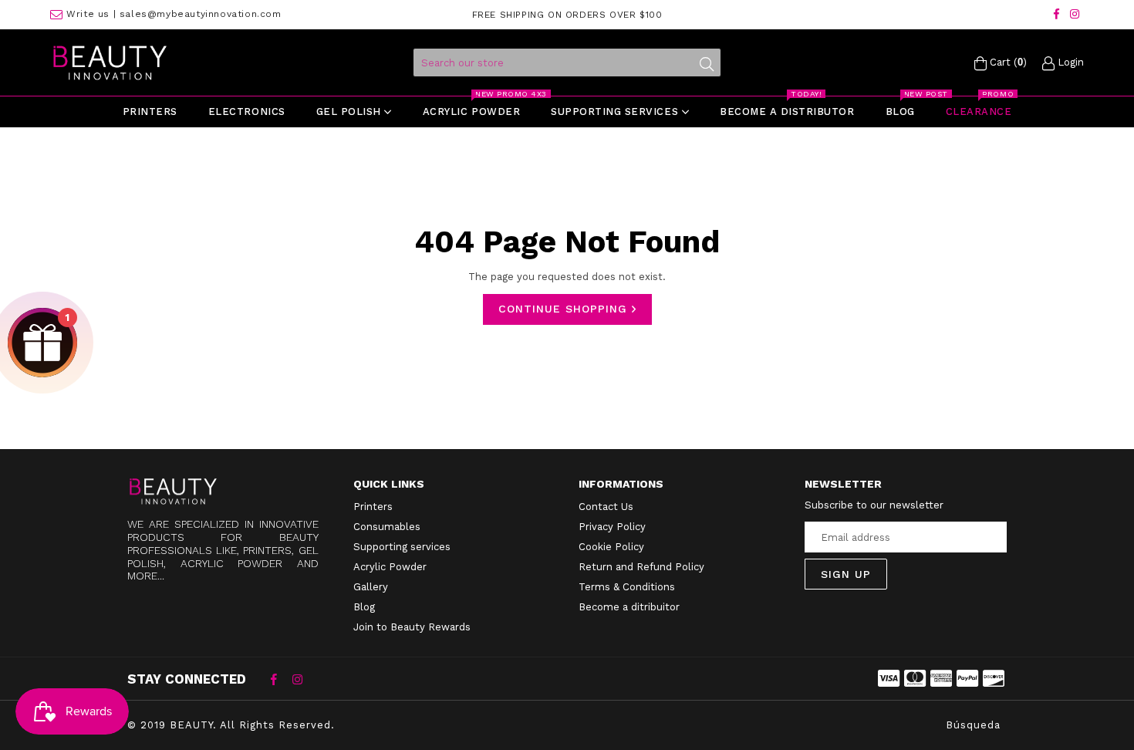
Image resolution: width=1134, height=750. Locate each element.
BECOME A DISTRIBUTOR (787, 106)
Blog (907, 106)
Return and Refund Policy (641, 567)
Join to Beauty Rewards (412, 627)
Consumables (386, 526)
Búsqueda (973, 725)
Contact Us (606, 506)
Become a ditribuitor (629, 607)
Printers (150, 111)
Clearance (980, 106)
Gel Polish (350, 111)
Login (1069, 62)
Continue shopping (565, 308)
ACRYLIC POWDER (478, 106)
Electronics (246, 111)
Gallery (370, 587)
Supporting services (402, 546)
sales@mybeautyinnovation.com (201, 13)
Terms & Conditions (627, 587)
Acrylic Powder (390, 567)
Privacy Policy (612, 526)
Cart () (1007, 62)
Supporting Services (616, 111)
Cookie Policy (611, 546)
